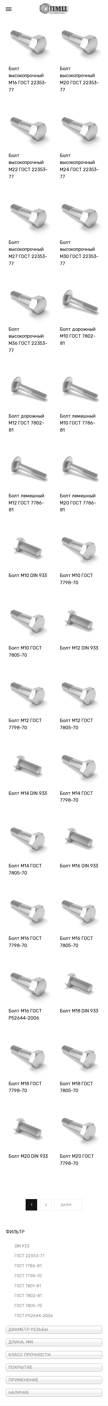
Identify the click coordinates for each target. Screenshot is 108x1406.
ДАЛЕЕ (66, 1205)
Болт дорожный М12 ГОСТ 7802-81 (26, 423)
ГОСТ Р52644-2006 (34, 1315)
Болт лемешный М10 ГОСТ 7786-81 (78, 423)
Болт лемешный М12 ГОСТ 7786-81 (26, 503)
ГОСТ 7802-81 (28, 1295)
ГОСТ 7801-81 (28, 1286)
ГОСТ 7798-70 (28, 1276)
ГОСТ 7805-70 (28, 1305)
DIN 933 (22, 1246)
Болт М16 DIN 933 (79, 866)
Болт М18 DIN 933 (79, 1011)
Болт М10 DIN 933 (28, 575)
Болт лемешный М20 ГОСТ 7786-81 (78, 503)
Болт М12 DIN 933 (79, 648)
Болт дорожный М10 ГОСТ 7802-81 (78, 336)
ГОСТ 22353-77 (30, 1256)
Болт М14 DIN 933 (28, 793)
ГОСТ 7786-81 (28, 1266)
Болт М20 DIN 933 (28, 1156)
